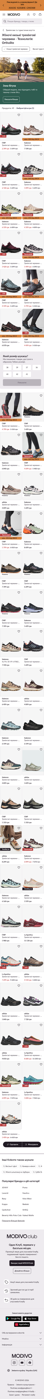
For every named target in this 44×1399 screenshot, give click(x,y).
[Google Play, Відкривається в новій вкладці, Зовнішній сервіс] (14, 1318)
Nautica (25, 1193)
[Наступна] (41, 5)
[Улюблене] (34, 14)
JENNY (5, 1187)
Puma (24, 1187)
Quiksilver (6, 1210)
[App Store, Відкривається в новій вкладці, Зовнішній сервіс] (30, 1318)
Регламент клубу (28, 1395)
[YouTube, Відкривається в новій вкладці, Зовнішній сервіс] (22, 1363)
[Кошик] (40, 14)
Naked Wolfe (28, 1215)
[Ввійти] (28, 14)
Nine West (27, 1198)
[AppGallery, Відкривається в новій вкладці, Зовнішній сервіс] (22, 1324)
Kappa (4, 1204)
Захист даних (14, 1395)
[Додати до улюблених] (19, 115)
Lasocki (5, 1193)
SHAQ (25, 1210)
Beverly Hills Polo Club (12, 1215)
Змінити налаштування (25, 1385)
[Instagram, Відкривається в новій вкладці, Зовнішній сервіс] (14, 1363)
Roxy (4, 1198)
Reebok (25, 1204)
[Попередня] (3, 5)
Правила (10, 1385)
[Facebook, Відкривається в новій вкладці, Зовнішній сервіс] (30, 1363)
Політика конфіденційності (21, 1388)
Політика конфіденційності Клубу (21, 1391)
